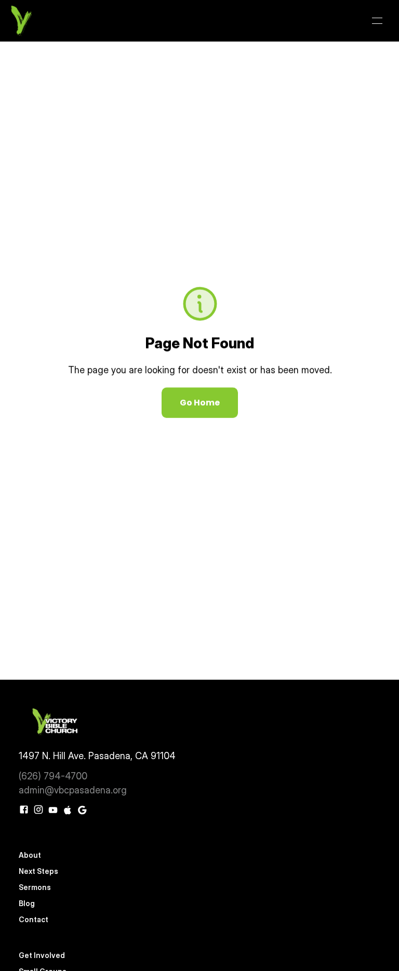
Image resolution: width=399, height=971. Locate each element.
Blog (27, 903)
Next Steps (38, 871)
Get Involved (42, 955)
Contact (33, 919)
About (30, 855)
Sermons (35, 887)
